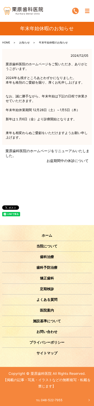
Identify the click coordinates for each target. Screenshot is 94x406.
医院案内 (47, 310)
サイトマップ (47, 353)
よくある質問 (47, 299)
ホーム (47, 235)
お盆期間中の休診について (68, 160)
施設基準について (47, 321)
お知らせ (24, 42)
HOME (6, 42)
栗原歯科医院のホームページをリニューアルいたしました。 (47, 153)
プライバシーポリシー (47, 342)
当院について (47, 246)
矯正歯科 (47, 278)
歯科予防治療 (47, 267)
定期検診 (47, 289)
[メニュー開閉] (87, 11)
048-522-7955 (49, 400)
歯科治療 (47, 257)
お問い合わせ (47, 331)
